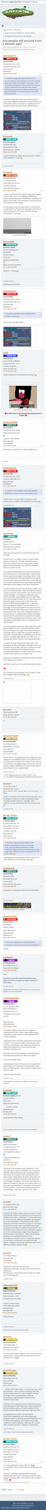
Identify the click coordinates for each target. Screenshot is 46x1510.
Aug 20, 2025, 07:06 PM (10, 1026)
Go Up (4, 1490)
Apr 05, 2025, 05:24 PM (9, 717)
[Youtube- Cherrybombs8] (4, 1019)
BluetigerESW (11, 1285)
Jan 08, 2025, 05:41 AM (9, 371)
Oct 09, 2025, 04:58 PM (9, 1114)
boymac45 (9, 868)
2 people (5, 166)
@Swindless (7, 983)
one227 (8, 709)
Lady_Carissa (11, 815)
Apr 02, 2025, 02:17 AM (9, 549)
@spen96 (6, 980)
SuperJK (8, 172)
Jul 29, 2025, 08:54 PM (9, 886)
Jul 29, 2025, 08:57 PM (9, 937)
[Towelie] (17, 930)
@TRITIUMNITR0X (20, 978)
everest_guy (10, 1370)
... (17, 1490)
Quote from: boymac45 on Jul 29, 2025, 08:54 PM (20, 942)
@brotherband (31, 1474)
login (28, 2)
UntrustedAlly (11, 422)
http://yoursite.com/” (15, 775)
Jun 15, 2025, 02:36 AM (9, 838)
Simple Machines (29, 1505)
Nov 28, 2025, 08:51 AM (10, 1350)
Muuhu (8, 1337)
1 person (5, 281)
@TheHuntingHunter (17, 980)
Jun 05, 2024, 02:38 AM (9, 190)
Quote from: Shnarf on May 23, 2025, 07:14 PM (20, 842)
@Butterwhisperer (31, 980)
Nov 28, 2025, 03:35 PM (10, 1385)
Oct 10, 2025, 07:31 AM (9, 1165)
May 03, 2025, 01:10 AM (10, 753)
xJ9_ (7, 353)
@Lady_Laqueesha (19, 1474)
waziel (8, 1253)
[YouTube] (4, 1106)
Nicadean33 (10, 56)
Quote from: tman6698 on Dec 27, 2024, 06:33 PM (20, 313)
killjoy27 (9, 957)
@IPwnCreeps (31, 978)
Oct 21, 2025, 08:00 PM (9, 1209)
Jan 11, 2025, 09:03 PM (9, 486)
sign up (34, 2)
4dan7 (8, 1136)
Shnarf (8, 783)
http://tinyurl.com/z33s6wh (11, 284)
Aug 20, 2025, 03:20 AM (10, 970)
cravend (8, 136)
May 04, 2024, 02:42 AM (10, 73)
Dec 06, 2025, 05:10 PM (9, 1461)
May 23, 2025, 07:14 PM (10, 791)
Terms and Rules (21, 1503)
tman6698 (9, 242)
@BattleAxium (8, 978)
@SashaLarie (7, 1476)
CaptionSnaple (11, 736)
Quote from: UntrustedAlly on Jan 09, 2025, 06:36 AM (21, 491)
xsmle (7, 1202)
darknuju (9, 533)
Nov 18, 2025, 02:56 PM (10, 1313)
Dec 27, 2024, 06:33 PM (9, 267)
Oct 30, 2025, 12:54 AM (9, 1263)
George (8, 1090)
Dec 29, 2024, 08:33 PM (9, 309)
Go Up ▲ (30, 1503)
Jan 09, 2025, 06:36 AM (9, 446)
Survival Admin (29, 33)
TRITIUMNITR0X (12, 998)
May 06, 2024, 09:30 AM (10, 152)
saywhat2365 (11, 916)
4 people (5, 1078)
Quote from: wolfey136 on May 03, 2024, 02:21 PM (20, 78)
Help (14, 1503)
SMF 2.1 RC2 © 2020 (18, 1505)
